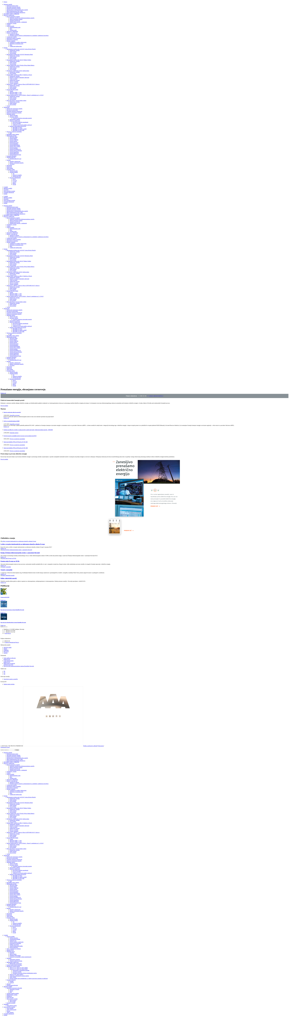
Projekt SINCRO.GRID (12, 89)
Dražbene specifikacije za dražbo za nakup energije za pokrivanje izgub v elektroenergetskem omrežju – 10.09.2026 (28, 429)
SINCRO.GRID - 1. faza (16, 92)
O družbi (6, 187)
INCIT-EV (6, 651)
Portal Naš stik (10, 997)
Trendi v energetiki (6, 570)
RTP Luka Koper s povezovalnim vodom (16, 100)
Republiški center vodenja (13, 134)
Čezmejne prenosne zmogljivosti (14, 111)
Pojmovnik (9, 167)
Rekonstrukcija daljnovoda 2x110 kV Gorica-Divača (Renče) (21, 49)
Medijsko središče (8, 188)
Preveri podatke (4, 405)
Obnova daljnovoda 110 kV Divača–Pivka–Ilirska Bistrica (20, 65)
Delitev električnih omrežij (9, 578)
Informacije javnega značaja (13, 966)
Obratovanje (6, 107)
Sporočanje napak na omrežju (14, 38)
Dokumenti (9, 165)
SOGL (14, 179)
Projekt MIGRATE (14, 153)
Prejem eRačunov (14, 947)
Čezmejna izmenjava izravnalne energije (22, 118)
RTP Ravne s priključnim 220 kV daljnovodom (18, 70)
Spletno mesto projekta (9, 684)
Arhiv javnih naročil (11, 1009)
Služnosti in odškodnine (12, 31)
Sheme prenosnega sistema (16, 19)
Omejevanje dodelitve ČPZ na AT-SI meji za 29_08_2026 (16, 448)
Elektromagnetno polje (15, 27)
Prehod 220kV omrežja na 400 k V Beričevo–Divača (19, 74)
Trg (13, 173)
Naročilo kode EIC (11, 157)
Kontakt (11, 981)
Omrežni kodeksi (14, 172)
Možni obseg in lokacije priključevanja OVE (9, 664)
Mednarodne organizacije (16, 963)
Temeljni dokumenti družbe (16, 946)
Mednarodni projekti (11, 135)
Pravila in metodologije (15, 177)
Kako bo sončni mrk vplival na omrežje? (12, 412)
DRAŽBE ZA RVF (17, 127)
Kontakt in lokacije (11, 980)
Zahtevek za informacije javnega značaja (19, 975)
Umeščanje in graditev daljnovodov (18, 42)
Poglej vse (3, 600)
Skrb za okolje (13, 954)
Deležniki (12, 952)
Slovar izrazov (13, 1000)
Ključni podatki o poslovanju (16, 942)
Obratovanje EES (17, 176)
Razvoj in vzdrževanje (9, 15)
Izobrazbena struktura (15, 959)
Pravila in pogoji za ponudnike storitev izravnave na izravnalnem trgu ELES (20, 435)
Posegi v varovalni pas (12, 32)
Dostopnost (3, 747)
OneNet (5, 653)
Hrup (11, 28)
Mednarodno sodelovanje (13, 962)
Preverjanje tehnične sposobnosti (20, 122)
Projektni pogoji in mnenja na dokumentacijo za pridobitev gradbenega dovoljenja (29, 35)
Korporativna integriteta (15, 943)
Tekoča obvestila (14, 115)
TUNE (8, 106)
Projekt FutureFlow (14, 152)
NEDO (5, 648)
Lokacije (12, 982)
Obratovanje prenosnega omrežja (14, 108)
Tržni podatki (10, 168)
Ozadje (11, 91)
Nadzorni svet (13, 940)
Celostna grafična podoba (13, 993)
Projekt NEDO (13, 138)
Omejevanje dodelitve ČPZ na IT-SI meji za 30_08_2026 (16, 441)
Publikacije (9, 996)
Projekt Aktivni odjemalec (16, 150)
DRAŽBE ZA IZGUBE (18, 130)
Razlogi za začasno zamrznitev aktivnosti (19, 77)
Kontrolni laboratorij (11, 156)
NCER (14, 184)
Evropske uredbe (11, 169)
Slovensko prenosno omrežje (13, 7)
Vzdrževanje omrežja (12, 37)
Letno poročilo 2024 (5, 597)
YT (4, 672)
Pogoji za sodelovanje (15, 120)
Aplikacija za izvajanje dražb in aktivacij (22, 125)
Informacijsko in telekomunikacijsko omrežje (17, 9)
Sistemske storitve (11, 114)
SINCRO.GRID (13, 137)
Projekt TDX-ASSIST (15, 146)
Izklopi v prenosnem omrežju (16, 162)
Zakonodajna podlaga (15, 119)
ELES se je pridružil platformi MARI (11, 421)
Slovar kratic (13, 1001)
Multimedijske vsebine (12, 994)
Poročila (9, 160)
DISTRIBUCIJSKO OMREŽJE (11, 14)
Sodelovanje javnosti (14, 80)
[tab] (152, 490)
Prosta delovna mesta (12, 1005)
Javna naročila (10, 1008)
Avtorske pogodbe (17, 971)
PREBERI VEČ (155, 506)
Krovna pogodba (17, 123)
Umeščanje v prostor (11, 23)
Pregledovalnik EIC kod (15, 158)
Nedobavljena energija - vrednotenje (18, 22)
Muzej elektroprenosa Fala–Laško (15, 11)
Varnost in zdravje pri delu (16, 961)
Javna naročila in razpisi (9, 191)
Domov (5, 1)
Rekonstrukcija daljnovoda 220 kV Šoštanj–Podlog (19, 60)
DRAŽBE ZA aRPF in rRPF (20, 129)
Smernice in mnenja (14, 34)
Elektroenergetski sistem (12, 5)
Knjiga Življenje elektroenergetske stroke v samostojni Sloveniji (20, 553)
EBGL (14, 183)
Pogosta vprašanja (11, 41)
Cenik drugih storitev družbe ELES (9, 661)
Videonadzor (101, 746)
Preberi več (3, 393)
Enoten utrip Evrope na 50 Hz (10, 561)
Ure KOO (12, 164)
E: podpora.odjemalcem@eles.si (155, 396)
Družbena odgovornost (15, 955)
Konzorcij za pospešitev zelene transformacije (20, 957)
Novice (11, 990)
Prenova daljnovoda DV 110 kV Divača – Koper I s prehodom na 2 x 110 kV (25, 95)
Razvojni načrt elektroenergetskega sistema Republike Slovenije (19, 666)
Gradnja (8, 24)
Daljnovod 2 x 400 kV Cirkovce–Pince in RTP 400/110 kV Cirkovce (23, 84)
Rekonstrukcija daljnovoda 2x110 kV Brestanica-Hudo (20, 54)
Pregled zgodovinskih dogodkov (14, 965)
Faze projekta (13, 53)
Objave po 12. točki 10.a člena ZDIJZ (19, 967)
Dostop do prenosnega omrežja (14, 112)
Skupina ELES (10, 950)
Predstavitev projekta (15, 50)
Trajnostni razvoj (11, 951)
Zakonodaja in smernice (12, 39)
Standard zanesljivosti (15, 20)
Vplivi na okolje (13, 79)
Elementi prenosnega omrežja (14, 8)
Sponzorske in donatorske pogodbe (21, 970)
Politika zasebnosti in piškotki (90, 746)
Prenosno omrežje (8, 4)
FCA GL (15, 180)
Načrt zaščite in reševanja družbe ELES (10, 658)
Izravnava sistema (14, 116)
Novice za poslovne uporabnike (14, 131)
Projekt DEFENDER (15, 145)
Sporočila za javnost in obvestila (14, 988)
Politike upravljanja (14, 944)
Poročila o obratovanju (15, 161)
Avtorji (8, 747)
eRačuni (9, 984)
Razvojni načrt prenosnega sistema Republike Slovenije (12, 609)
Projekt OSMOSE (14, 139)
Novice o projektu (14, 81)
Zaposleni (9, 958)
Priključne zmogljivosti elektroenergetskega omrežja (22, 18)
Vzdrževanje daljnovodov (16, 46)
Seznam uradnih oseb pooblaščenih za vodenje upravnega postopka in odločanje (29, 978)
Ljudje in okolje (10, 26)
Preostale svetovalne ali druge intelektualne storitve (25, 973)
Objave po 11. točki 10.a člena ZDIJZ (19, 969)
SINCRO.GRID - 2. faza (16, 93)
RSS (11, 133)
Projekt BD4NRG (14, 143)
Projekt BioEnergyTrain (15, 154)
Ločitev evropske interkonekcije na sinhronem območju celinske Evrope (23, 544)
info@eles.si (8, 633)
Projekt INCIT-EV (14, 142)
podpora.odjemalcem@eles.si (12, 642)
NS (4, 674)
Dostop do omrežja (17, 175)
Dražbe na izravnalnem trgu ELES (18, 126)
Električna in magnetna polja (16, 43)
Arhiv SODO (13, 977)
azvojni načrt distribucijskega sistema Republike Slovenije (13, 622)
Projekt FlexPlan (14, 148)
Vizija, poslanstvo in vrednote (14, 948)
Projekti (5, 47)
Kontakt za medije (11, 1003)
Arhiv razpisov (10, 1012)
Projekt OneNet (13, 141)
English (5, 193)
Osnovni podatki (11, 936)
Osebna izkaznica (14, 938)
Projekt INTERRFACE (15, 149)
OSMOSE (6, 650)
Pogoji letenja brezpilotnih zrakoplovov (16, 12)
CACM (14, 181)
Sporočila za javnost (14, 415)
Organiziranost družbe (15, 939)
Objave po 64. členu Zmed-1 (16, 974)
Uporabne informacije (9, 192)
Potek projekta (13, 51)
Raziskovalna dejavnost (12, 985)
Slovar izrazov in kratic (12, 998)
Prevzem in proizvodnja (12, 110)
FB (4, 671)
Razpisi (8, 1011)
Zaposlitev (6, 189)
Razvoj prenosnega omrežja (13, 16)
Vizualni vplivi (13, 30)
